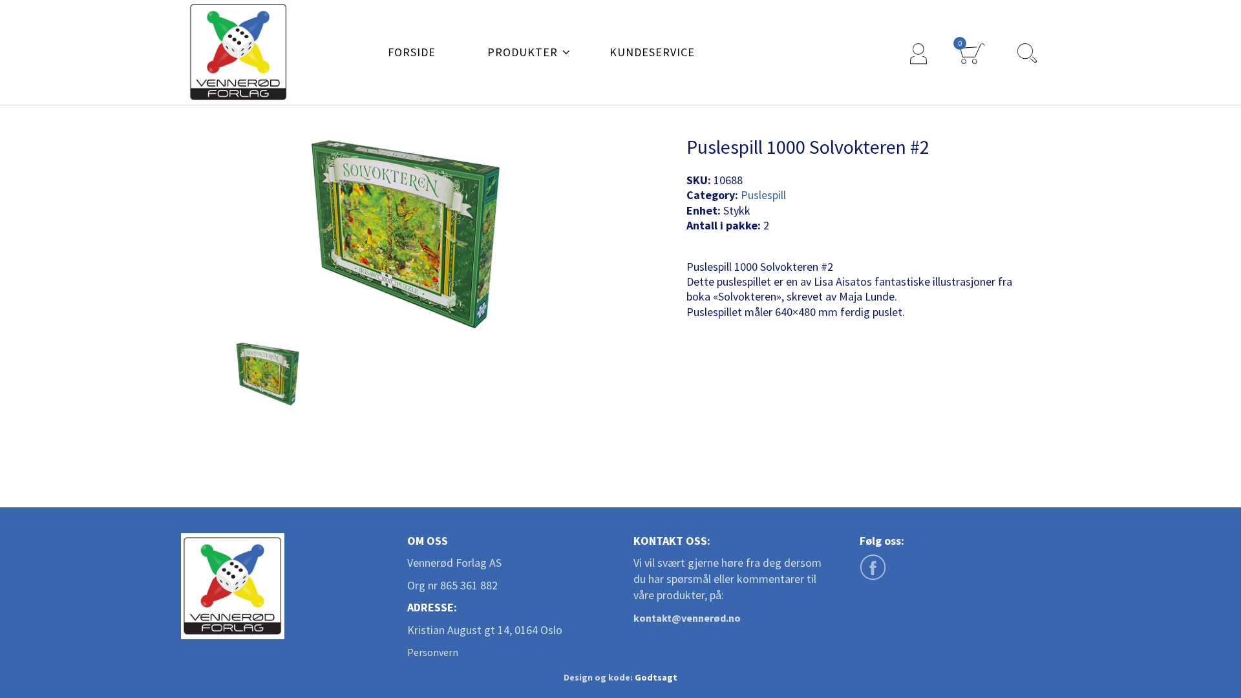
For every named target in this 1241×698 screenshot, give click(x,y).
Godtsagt (656, 677)
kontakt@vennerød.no (687, 617)
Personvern (432, 652)
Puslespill (763, 194)
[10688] (268, 373)
